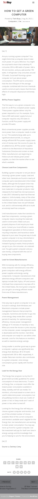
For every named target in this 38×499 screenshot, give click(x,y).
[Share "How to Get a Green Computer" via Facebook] (5, 463)
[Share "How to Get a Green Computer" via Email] (17, 467)
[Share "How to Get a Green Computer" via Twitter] (9, 463)
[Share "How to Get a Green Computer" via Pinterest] (21, 463)
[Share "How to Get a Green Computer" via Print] (21, 467)
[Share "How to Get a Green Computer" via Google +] (13, 463)
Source (4, 447)
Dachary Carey (15, 447)
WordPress (33, 496)
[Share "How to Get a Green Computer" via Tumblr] (17, 463)
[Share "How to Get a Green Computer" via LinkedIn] (25, 463)
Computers (12, 21)
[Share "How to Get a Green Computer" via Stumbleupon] (33, 463)
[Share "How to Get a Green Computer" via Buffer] (29, 463)
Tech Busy (17, 19)
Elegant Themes (14, 496)
